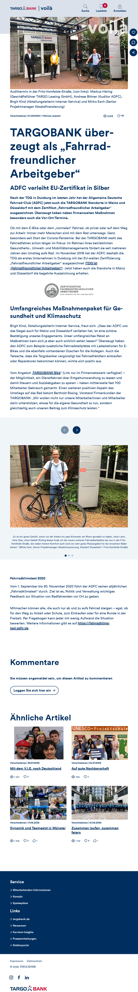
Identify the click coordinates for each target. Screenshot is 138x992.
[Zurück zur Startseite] (31, 8)
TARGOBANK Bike (46, 373)
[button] (85, 8)
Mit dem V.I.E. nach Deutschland (35, 768)
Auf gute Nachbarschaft (90, 768)
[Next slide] (76, 430)
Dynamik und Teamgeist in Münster (38, 828)
